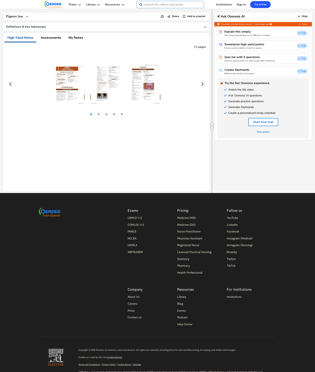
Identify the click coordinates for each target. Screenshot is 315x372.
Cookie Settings (114, 357)
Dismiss (305, 24)
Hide (305, 16)
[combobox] (170, 4)
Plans (73, 5)
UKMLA (132, 245)
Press (131, 310)
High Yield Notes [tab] (20, 37)
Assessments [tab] (51, 37)
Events (181, 310)
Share (175, 16)
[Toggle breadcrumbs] (27, 16)
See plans (263, 132)
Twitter (231, 259)
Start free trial (263, 122)
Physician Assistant (189, 238)
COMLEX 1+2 (136, 224)
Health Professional (190, 272)
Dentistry (183, 259)
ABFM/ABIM (135, 252)
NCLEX (132, 238)
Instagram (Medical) (240, 238)
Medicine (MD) (186, 218)
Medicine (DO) (186, 224)
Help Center (184, 324)
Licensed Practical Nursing (194, 252)
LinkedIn (232, 224)
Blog (180, 303)
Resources (112, 5)
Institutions (224, 5)
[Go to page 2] (98, 114)
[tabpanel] (106, 117)
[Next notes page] (202, 84)
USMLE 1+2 (135, 218)
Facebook (233, 231)
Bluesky (232, 252)
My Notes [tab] (76, 37)
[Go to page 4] (114, 114)
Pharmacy (183, 265)
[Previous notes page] (10, 84)
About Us (134, 297)
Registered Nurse (188, 245)
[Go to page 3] (106, 114)
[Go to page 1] (91, 114)
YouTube (232, 218)
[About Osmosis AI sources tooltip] (270, 24)
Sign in (241, 5)
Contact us (135, 317)
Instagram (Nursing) (240, 245)
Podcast (182, 317)
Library (91, 5)
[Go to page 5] (121, 114)
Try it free (260, 4)
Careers (132, 303)
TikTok (231, 265)
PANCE (132, 231)
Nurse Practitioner (189, 231)
